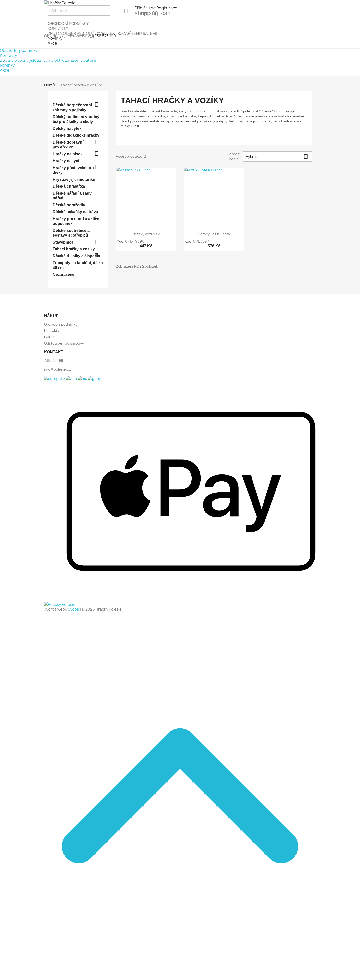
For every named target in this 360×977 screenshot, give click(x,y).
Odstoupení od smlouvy (64, 343)
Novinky (7, 65)
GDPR (49, 337)
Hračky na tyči (66, 161)
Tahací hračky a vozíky (74, 249)
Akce (52, 43)
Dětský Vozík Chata (214, 234)
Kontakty (58, 28)
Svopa (73, 609)
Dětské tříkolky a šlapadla (76, 256)
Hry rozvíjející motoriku (74, 179)
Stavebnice (63, 242)
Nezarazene (63, 274)
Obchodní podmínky (68, 23)
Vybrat (277, 156)
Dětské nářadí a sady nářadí (72, 195)
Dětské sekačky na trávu (75, 212)
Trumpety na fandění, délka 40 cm (78, 265)
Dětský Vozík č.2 (146, 234)
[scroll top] (180, 974)
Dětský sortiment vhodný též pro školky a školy (76, 119)
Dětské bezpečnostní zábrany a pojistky (72, 107)
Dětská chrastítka (69, 186)
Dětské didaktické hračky (76, 135)
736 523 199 (105, 35)
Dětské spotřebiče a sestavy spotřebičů (71, 232)
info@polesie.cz (57, 369)
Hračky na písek (68, 154)
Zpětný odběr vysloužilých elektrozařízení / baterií (48, 60)
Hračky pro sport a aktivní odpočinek (76, 221)
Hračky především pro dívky (73, 170)
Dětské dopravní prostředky (68, 144)
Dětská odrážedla (69, 205)
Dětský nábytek (67, 128)
